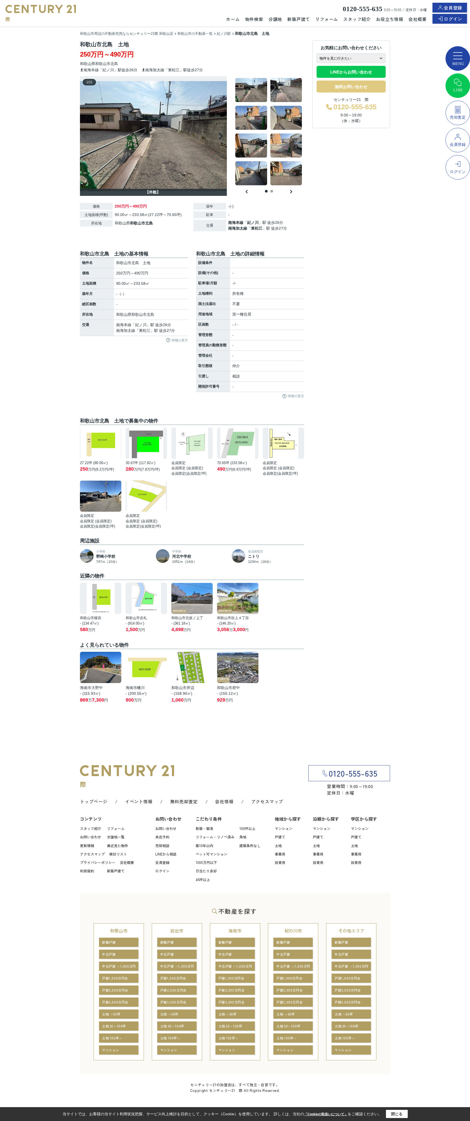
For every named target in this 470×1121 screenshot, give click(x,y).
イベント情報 (139, 801)
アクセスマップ (267, 801)
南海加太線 (237, 228)
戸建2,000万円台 (115, 990)
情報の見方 (180, 340)
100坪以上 (247, 828)
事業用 (280, 854)
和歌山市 (102, 63)
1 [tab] (266, 191)
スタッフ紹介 (357, 19)
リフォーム (326, 19)
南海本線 (235, 222)
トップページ (93, 801)
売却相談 (162, 845)
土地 (278, 845)
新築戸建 (109, 942)
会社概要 (418, 19)
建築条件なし (250, 845)
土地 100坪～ (112, 1038)
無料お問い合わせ (351, 86)
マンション (283, 828)
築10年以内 (204, 845)
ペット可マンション (211, 854)
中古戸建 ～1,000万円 (119, 966)
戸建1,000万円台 (115, 978)
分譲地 (275, 19)
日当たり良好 (206, 870)
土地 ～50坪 (111, 1014)
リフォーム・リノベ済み (215, 836)
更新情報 (87, 845)
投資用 (280, 862)
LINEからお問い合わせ (351, 72)
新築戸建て (298, 19)
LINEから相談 (166, 854)
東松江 (256, 228)
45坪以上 (203, 879)
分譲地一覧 (116, 836)
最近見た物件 (117, 845)
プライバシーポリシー (97, 862)
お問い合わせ (90, 836)
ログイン (453, 19)
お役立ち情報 (389, 19)
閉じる (397, 1114)
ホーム (233, 19)
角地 (242, 836)
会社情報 (224, 801)
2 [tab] (271, 191)
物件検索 (254, 19)
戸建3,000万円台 (115, 1002)
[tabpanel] (269, 131)
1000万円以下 (206, 862)
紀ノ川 (253, 222)
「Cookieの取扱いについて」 (326, 1114)
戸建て (280, 836)
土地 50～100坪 (114, 1026)
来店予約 (162, 836)
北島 (114, 63)
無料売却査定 (184, 801)
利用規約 (87, 870)
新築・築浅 (204, 828)
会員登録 (453, 7)
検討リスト (118, 854)
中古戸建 (109, 954)
